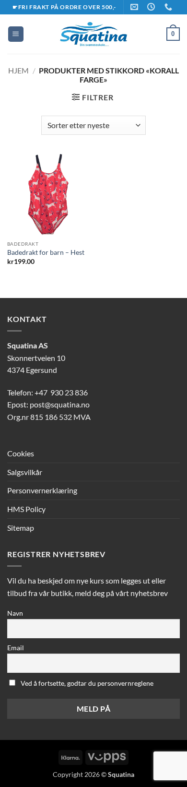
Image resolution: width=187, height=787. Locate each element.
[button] (15, 34)
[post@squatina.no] (135, 7)
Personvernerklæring (42, 490)
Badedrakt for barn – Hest (45, 252)
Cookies (20, 453)
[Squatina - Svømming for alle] (93, 34)
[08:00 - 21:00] (152, 7)
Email (15, 648)
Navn (15, 613)
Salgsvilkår (24, 472)
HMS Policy (26, 508)
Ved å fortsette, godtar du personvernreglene (86, 683)
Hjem (18, 70)
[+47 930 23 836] (169, 7)
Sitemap (20, 527)
